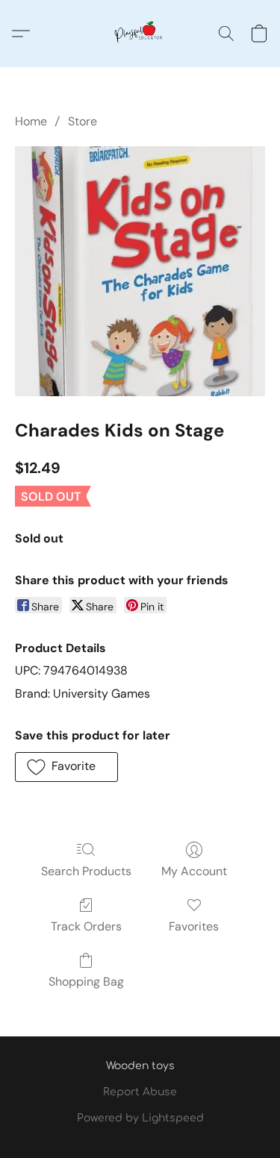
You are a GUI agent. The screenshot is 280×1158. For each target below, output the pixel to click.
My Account (194, 871)
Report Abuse (140, 1092)
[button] (140, 33)
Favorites (194, 926)
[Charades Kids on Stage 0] (140, 271)
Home (31, 121)
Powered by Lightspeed (140, 1118)
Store (82, 121)
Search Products (86, 871)
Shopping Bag (86, 981)
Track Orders (86, 926)
